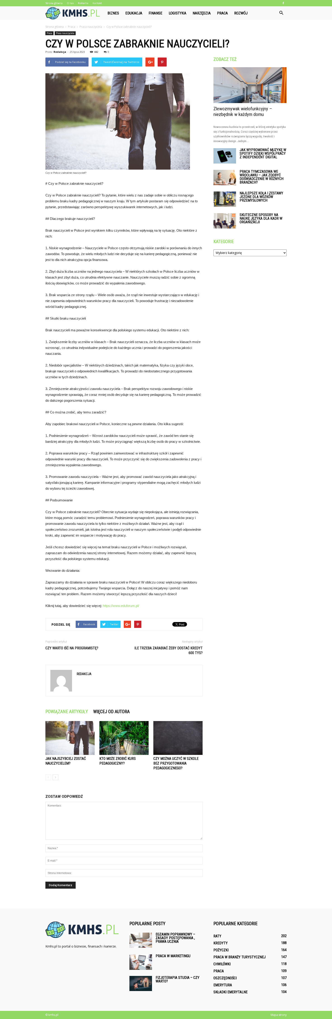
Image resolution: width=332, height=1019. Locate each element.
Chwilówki (222, 964)
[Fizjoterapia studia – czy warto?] (140, 983)
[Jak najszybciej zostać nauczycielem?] (70, 738)
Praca (222, 13)
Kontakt (97, 3)
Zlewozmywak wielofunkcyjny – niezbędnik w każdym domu (242, 111)
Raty (217, 936)
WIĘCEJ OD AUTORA (111, 711)
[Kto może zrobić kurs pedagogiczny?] (124, 738)
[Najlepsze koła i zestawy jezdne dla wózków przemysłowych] (224, 199)
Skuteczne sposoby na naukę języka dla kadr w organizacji (261, 218)
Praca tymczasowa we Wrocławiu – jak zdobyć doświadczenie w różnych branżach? (261, 176)
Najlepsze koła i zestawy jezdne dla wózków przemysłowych (261, 197)
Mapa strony (279, 1015)
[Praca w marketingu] (140, 962)
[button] (281, 13)
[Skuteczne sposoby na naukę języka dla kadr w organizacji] (224, 221)
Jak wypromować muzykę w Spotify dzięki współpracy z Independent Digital (263, 153)
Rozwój (241, 13)
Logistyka (177, 13)
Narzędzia (202, 13)
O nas (70, 3)
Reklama (83, 3)
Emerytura (222, 985)
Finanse (155, 13)
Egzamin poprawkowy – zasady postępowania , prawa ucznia (175, 938)
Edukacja (133, 13)
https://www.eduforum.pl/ (121, 606)
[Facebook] (283, 3)
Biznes (113, 13)
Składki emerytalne (230, 992)
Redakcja (60, 51)
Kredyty (220, 943)
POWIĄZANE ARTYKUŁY (66, 711)
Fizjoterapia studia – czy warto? (177, 979)
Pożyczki (221, 950)
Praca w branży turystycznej (239, 957)
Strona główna (54, 3)
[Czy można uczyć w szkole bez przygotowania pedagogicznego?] (178, 738)
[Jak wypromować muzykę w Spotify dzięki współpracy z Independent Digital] (224, 156)
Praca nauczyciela (65, 33)
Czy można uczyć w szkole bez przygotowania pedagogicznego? (176, 763)
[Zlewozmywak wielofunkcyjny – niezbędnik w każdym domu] (250, 85)
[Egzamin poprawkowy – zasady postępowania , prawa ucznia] (140, 940)
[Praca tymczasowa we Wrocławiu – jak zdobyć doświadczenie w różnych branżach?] (224, 177)
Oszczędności (225, 978)
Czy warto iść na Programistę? (71, 648)
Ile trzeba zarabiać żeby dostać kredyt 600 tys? (168, 650)
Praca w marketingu (173, 956)
